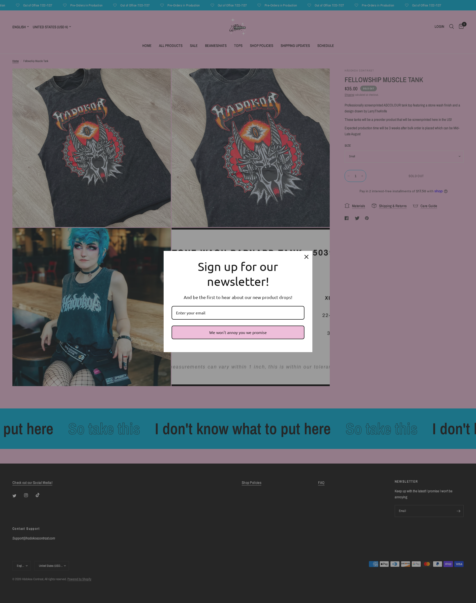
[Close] (306, 257)
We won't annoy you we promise (238, 332)
